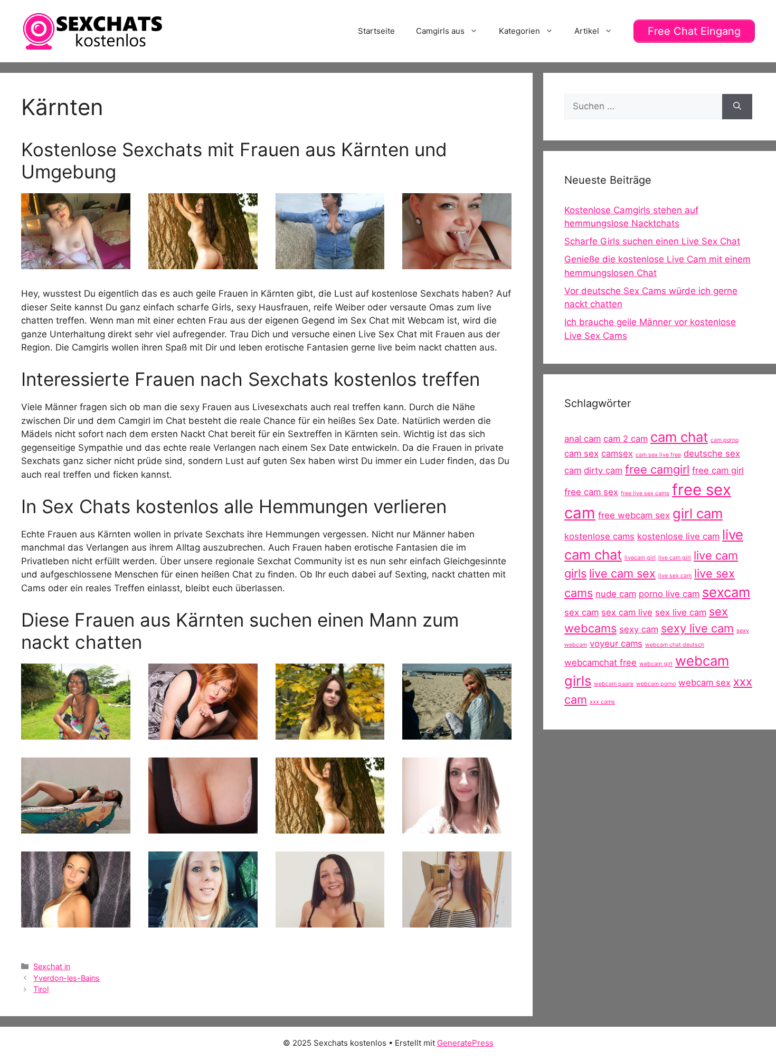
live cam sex (622, 573)
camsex (617, 453)
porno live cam (669, 594)
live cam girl (674, 557)
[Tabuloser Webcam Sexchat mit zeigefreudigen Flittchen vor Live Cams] (75, 920)
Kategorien (519, 31)
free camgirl (657, 469)
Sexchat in (51, 966)
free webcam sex (634, 515)
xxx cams (602, 701)
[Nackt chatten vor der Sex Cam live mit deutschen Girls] (457, 732)
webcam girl (656, 663)
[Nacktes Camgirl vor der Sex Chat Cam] (75, 732)
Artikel (586, 31)
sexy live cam (697, 628)
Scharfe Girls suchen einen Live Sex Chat (652, 241)
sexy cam (638, 629)
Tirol (41, 989)
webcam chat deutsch (674, 644)
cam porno (725, 440)
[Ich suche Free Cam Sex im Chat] (203, 732)
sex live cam (680, 612)
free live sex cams (645, 493)
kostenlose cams (599, 536)
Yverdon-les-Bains (66, 977)
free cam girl (718, 470)
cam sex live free (658, 454)
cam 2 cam (625, 438)
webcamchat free (600, 662)
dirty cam (603, 470)
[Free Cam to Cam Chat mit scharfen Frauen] (75, 826)
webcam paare (613, 683)
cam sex (581, 453)
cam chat (679, 437)
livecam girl (640, 557)
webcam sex (704, 682)
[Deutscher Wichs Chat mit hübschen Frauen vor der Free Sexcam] (330, 262)
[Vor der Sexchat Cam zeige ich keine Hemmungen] (457, 826)
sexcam (726, 592)
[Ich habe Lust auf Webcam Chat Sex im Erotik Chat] (203, 826)
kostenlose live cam (678, 536)
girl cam (698, 513)
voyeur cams (616, 643)
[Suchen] (737, 106)
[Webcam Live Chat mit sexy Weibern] (330, 920)
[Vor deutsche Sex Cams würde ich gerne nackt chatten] (457, 262)
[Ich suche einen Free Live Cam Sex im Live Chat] (203, 262)
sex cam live (626, 612)
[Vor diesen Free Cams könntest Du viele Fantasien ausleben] (75, 262)
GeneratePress (465, 1043)
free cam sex (591, 492)
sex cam (581, 612)
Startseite (376, 31)
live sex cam (675, 575)
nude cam (615, 594)
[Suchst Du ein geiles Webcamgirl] (203, 920)
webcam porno (656, 683)
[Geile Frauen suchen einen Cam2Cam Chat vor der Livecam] (457, 920)
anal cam (582, 438)
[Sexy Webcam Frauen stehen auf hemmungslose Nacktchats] (330, 732)
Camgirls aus (440, 31)
